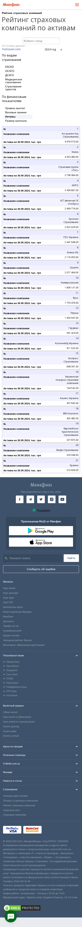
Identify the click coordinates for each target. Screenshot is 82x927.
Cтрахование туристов (13, 88)
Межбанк (8, 616)
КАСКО (9, 66)
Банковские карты (13, 607)
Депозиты (8, 621)
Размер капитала (16, 120)
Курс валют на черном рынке (19, 721)
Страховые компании (14, 815)
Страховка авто (11, 810)
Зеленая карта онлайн (15, 796)
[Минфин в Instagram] (51, 499)
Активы (10, 116)
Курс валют (9, 588)
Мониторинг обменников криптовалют (24, 645)
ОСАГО (9, 71)
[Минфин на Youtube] (62, 499)
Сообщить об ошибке (41, 569)
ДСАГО (9, 75)
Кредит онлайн (11, 635)
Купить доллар (11, 726)
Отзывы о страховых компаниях (20, 800)
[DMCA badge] (41, 908)
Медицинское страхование (13, 81)
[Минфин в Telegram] (30, 499)
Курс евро (8, 597)
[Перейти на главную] (11, 4)
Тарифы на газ (11, 626)
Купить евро (9, 731)
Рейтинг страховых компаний (19, 805)
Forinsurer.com (11, 49)
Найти (71, 558)
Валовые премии (16, 112)
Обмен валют (10, 712)
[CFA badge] (51, 830)
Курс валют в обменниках (17, 717)
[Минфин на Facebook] (19, 499)
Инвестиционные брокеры (17, 612)
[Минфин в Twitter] (41, 499)
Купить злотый (11, 736)
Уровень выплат (15, 108)
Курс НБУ (8, 602)
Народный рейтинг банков (17, 640)
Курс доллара (10, 593)
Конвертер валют (12, 630)
